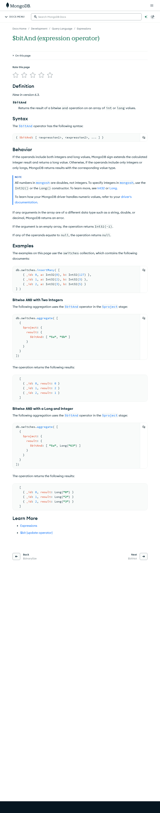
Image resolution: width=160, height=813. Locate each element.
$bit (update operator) (36, 533)
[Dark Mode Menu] (152, 17)
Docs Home (19, 28)
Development (39, 28)
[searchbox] (86, 16)
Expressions (84, 28)
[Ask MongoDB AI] (146, 17)
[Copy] (144, 137)
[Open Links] (152, 5)
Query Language (62, 28)
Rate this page (21, 67)
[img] (15, 75)
